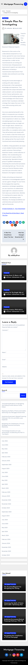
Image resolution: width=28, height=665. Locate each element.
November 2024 (6, 504)
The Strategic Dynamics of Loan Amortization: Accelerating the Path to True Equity (13, 432)
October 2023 (6, 555)
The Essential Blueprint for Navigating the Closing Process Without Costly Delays (13, 405)
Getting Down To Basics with (13, 275)
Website (4, 366)
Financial (5, 18)
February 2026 (6, 456)
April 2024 (5, 531)
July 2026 (5, 441)
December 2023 (6, 547)
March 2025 (5, 488)
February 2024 (6, 539)
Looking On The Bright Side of (13, 292)
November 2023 (6, 551)
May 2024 (5, 527)
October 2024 (6, 508)
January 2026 (6, 460)
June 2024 (5, 523)
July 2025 (5, 472)
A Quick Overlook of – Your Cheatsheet (13, 208)
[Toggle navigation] (2, 4)
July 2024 (5, 519)
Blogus (22, 660)
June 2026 (5, 445)
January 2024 (6, 543)
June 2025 (5, 476)
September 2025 (6, 464)
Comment (5, 330)
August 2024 (5, 515)
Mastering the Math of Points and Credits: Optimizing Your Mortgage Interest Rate (13, 605)
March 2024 (5, 535)
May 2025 (4, 480)
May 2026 (5, 449)
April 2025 (5, 484)
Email (4, 359)
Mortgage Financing (13, 4)
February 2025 (6, 492)
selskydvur (10, 28)
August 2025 (5, 468)
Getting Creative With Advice (13, 309)
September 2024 (6, 512)
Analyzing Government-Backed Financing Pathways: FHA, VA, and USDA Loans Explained (14, 418)
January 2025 (6, 496)
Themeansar (13, 663)
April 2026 (5, 452)
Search (4, 390)
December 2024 (6, 500)
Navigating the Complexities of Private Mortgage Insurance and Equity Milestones (13, 425)
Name (4, 352)
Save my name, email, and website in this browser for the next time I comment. (13, 377)
